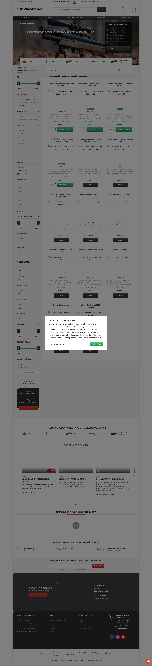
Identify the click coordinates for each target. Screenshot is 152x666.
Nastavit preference (56, 344)
